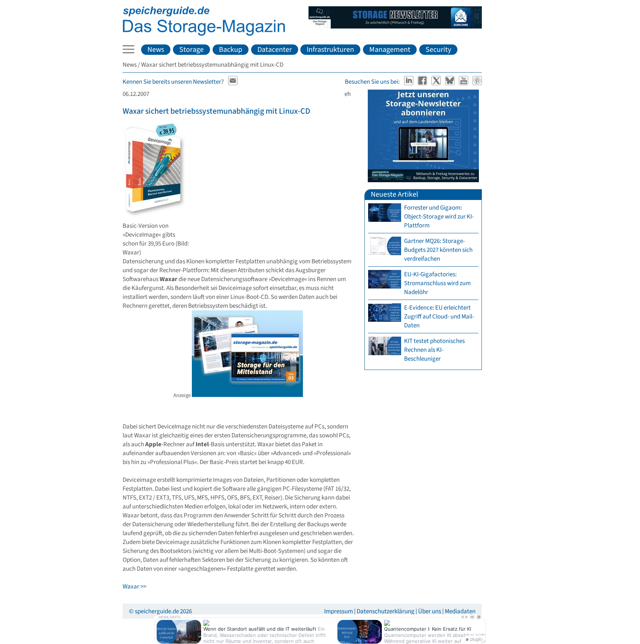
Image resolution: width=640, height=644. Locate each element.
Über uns (429, 611)
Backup (230, 49)
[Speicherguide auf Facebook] (423, 81)
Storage (191, 49)
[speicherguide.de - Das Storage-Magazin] (204, 34)
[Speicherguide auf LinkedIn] (409, 81)
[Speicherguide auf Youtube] (464, 81)
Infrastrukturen (330, 49)
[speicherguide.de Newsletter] (233, 81)
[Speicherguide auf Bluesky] (450, 81)
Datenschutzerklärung (385, 611)
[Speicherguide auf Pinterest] (477, 81)
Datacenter (274, 49)
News (155, 49)
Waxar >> (134, 586)
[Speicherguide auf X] (436, 81)
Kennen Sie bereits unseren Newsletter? (173, 81)
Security (438, 49)
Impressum (338, 611)
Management (389, 49)
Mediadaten (460, 611)
